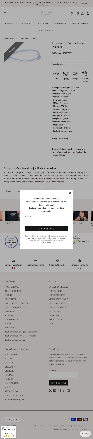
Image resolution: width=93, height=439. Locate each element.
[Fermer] (70, 193)
